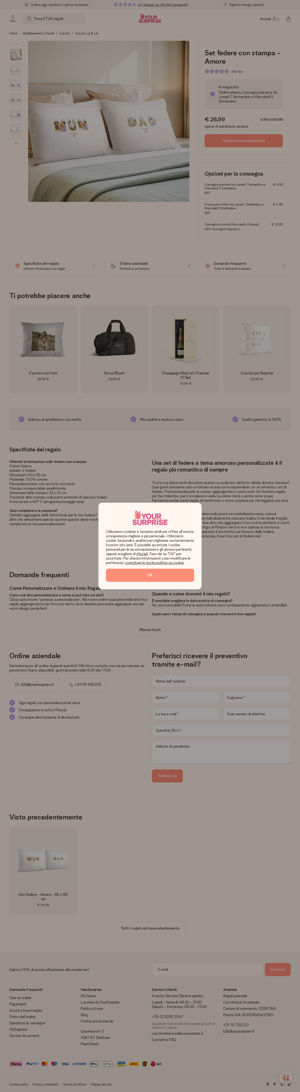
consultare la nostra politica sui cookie (154, 563)
